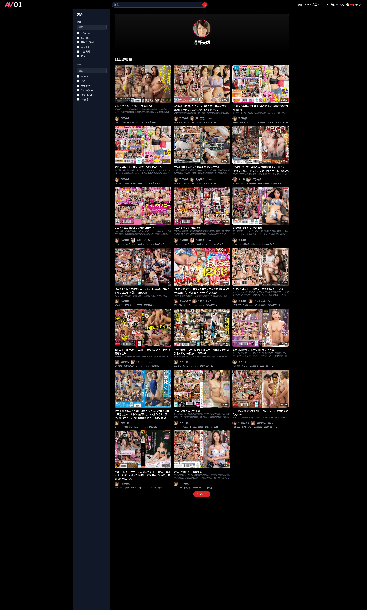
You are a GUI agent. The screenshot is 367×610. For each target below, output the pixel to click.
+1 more (209, 118)
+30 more (148, 362)
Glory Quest (189, 305)
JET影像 (128, 305)
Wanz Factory (252, 122)
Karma (185, 366)
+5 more (150, 240)
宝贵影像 (245, 244)
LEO (185, 122)
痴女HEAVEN (129, 366)
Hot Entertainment (248, 183)
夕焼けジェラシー (130, 488)
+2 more (209, 240)
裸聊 (300, 4)
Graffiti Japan (130, 244)
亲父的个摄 (127, 427)
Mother (185, 427)
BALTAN (245, 366)
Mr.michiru (128, 122)
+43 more (212, 301)
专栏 (342, 4)
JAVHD (307, 4)
